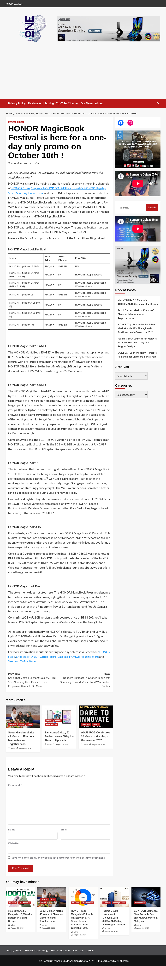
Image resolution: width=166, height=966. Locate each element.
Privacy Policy (17, 103)
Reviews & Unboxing (41, 103)
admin (13, 163)
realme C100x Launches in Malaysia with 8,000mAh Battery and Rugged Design (138, 342)
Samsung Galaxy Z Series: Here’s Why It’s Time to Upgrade (59, 736)
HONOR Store (20, 188)
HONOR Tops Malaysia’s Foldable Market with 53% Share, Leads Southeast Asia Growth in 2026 (136, 328)
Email (65, 829)
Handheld (86, 724)
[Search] (158, 103)
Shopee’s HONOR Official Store (51, 188)
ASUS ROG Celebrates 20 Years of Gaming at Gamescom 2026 (95, 736)
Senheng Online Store (30, 193)
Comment (15, 784)
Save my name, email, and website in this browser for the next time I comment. (58, 857)
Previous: (32, 680)
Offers (20, 122)
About (99, 103)
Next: (85, 680)
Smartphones (51, 724)
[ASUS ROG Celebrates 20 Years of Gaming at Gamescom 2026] (96, 716)
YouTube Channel (67, 103)
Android (49, 721)
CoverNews (106, 960)
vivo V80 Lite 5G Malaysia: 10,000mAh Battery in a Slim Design (138, 302)
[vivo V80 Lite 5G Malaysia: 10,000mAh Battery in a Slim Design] (20, 897)
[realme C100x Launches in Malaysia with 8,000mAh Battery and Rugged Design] (114, 897)
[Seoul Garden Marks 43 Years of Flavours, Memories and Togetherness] (23, 716)
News (21, 724)
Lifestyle (12, 724)
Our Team (87, 103)
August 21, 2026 (25, 748)
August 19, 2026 (62, 744)
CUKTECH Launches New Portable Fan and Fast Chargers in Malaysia (137, 354)
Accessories (140, 903)
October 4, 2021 (27, 163)
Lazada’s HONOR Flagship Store (78, 656)
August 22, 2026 (17, 928)
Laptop (12, 122)
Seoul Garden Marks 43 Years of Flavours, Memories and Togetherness (136, 314)
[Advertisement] (83, 74)
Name (12, 829)
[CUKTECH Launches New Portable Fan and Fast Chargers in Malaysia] (145, 897)
